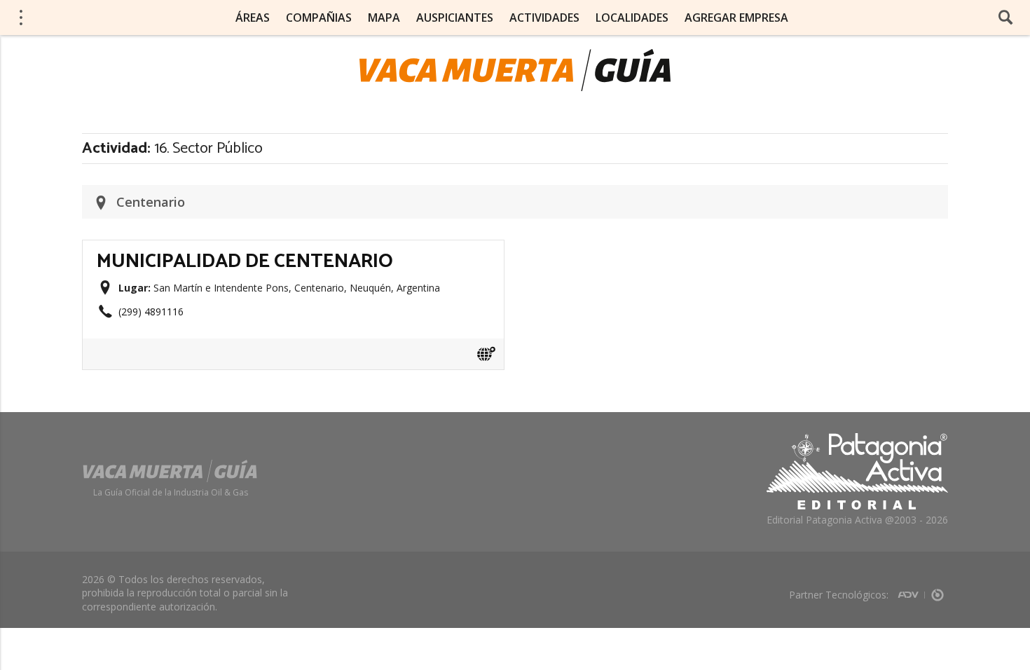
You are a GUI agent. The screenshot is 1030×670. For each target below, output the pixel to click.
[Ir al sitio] (486, 353)
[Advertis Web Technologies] (911, 590)
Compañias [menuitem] (319, 17)
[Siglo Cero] (937, 590)
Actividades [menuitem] (544, 17)
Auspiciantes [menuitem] (454, 17)
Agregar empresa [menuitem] (736, 17)
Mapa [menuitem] (384, 17)
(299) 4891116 (151, 311)
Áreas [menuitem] (252, 17)
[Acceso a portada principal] (515, 70)
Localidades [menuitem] (632, 17)
